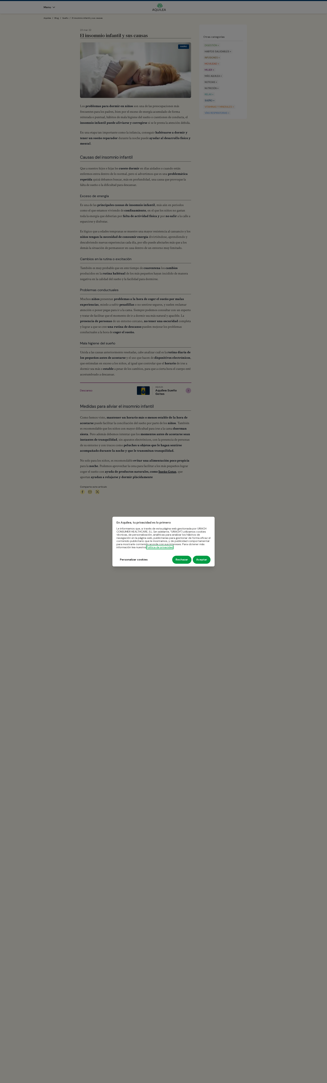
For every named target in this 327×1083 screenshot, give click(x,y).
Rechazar (182, 559)
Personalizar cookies (134, 559)
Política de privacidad (159, 547)
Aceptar (201, 559)
